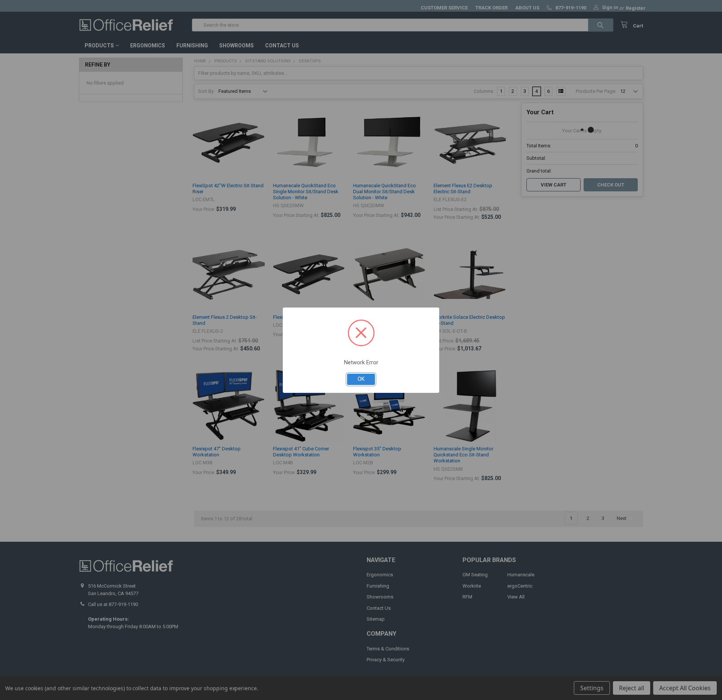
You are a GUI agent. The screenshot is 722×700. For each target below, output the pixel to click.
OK (361, 379)
